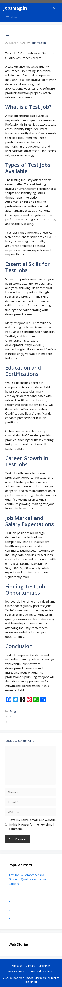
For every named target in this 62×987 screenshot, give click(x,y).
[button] (54, 8)
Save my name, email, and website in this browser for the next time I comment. (32, 824)
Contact (30, 965)
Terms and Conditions (41, 971)
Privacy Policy (16, 971)
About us (17, 965)
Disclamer (44, 965)
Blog (13, 711)
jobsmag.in (15, 8)
